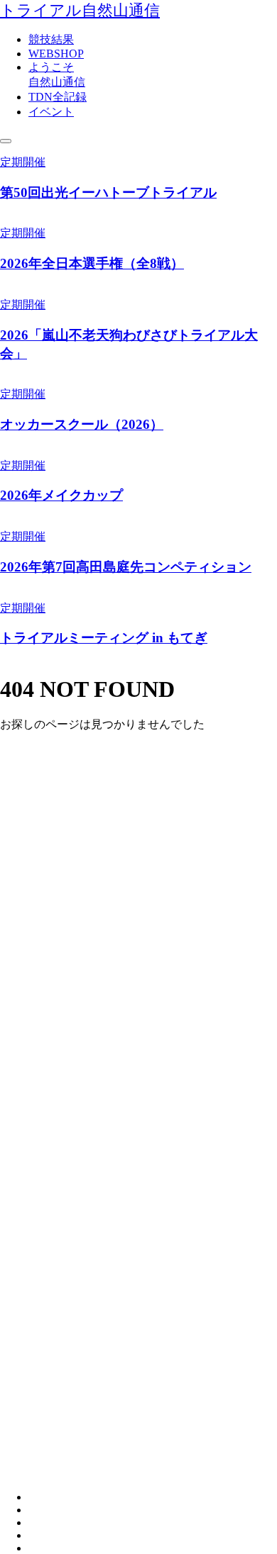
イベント (51, 112)
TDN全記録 (57, 97)
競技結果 (51, 39)
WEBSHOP (56, 53)
